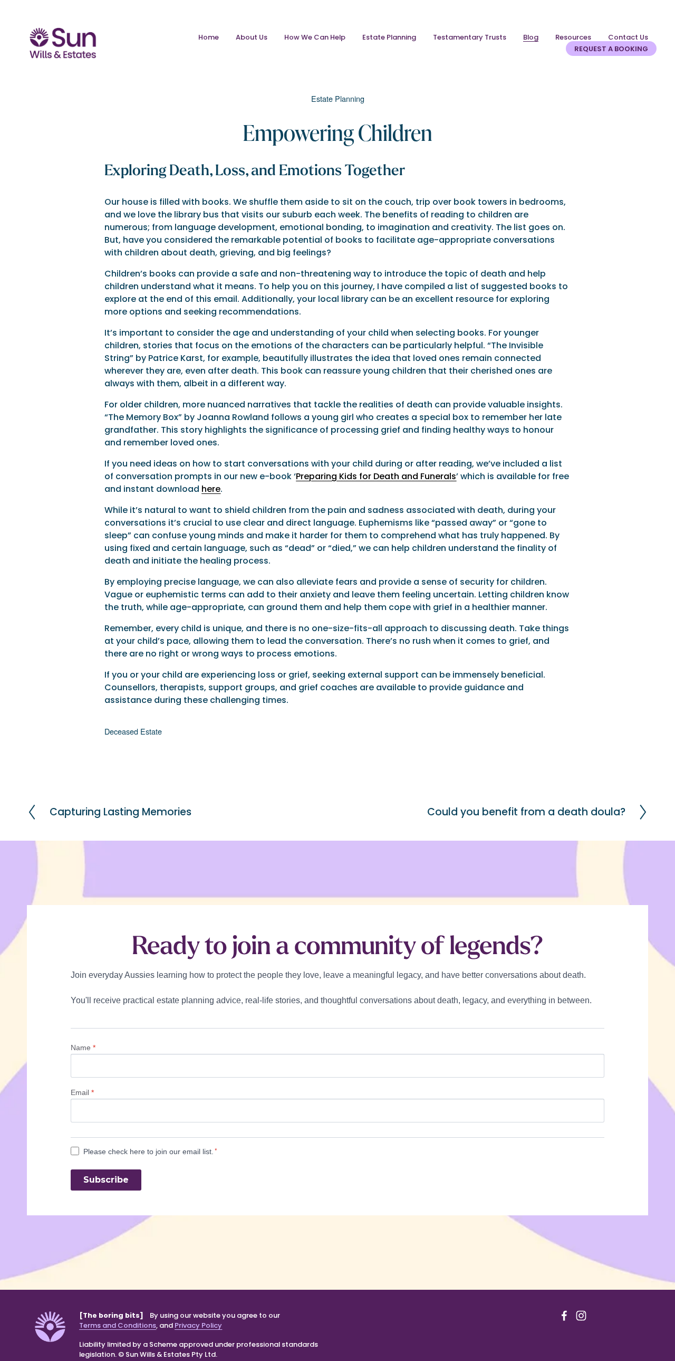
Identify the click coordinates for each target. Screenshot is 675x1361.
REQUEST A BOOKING (611, 49)
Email (82, 1092)
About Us (251, 37)
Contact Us (628, 37)
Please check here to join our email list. (148, 1151)
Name (83, 1047)
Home (208, 37)
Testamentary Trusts (469, 37)
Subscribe (106, 1180)
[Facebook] (564, 1315)
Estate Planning (389, 37)
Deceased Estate (133, 731)
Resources (573, 37)
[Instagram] (581, 1315)
